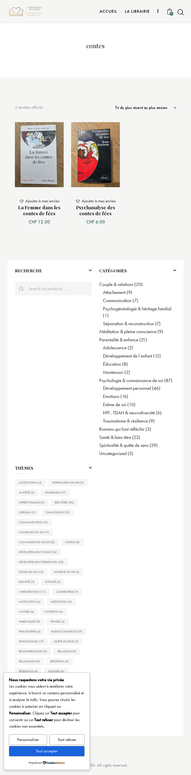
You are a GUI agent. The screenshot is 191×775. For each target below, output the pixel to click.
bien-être (64, 502)
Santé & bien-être (115, 437)
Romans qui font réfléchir (121, 429)
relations (66, 651)
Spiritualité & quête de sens (123, 445)
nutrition (53, 612)
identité (27, 582)
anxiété (26, 492)
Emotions (111, 396)
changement (57, 512)
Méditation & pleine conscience (127, 331)
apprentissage (31, 502)
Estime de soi (114, 404)
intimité (52, 582)
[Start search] (180, 12)
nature (26, 612)
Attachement (114, 292)
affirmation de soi (68, 483)
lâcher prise (67, 592)
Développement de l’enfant (127, 356)
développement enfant (38, 552)
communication (33, 522)
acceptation (30, 483)
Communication (117, 300)
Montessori (113, 372)
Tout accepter (47, 751)
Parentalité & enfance (118, 340)
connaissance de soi (36, 542)
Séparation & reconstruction (128, 323)
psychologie (31, 641)
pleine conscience (66, 632)
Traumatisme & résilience (125, 421)
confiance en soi (34, 532)
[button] (54, 131)
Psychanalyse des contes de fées (95, 210)
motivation (29, 602)
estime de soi (31, 572)
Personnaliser (28, 739)
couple (72, 542)
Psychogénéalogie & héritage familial (137, 309)
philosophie (30, 632)
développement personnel (41, 562)
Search (20, 288)
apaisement (55, 492)
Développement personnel (127, 388)
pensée (57, 622)
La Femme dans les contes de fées (39, 210)
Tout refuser (67, 739)
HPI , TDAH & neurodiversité (129, 413)
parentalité (29, 622)
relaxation (29, 661)
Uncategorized (113, 453)
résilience (28, 671)
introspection (32, 592)
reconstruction (33, 651)
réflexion (59, 661)
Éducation (112, 364)
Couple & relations (116, 284)
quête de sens (66, 641)
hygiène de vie (66, 572)
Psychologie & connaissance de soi (131, 380)
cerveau (27, 512)
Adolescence (115, 348)
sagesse (56, 671)
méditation (61, 602)
